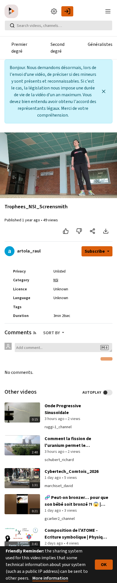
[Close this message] (103, 91)
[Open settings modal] (54, 11)
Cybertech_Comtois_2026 (72, 471)
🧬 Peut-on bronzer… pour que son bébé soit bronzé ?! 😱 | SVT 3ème (76, 501)
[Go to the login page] (67, 11)
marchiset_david (59, 486)
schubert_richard (59, 460)
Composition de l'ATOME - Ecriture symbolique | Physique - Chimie (76, 534)
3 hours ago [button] (55, 419)
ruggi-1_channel (58, 427)
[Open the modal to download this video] (105, 231)
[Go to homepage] (12, 11)
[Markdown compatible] (104, 347)
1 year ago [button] (31, 220)
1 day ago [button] (53, 478)
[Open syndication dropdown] (34, 333)
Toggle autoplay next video (107, 392)
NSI (55, 280)
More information (50, 578)
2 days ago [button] (54, 543)
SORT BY (52, 333)
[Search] (12, 25)
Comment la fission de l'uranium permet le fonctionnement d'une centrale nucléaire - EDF (69, 442)
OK (104, 564)
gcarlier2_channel (60, 519)
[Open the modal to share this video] (92, 231)
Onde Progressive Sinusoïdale (63, 409)
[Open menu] (108, 11)
